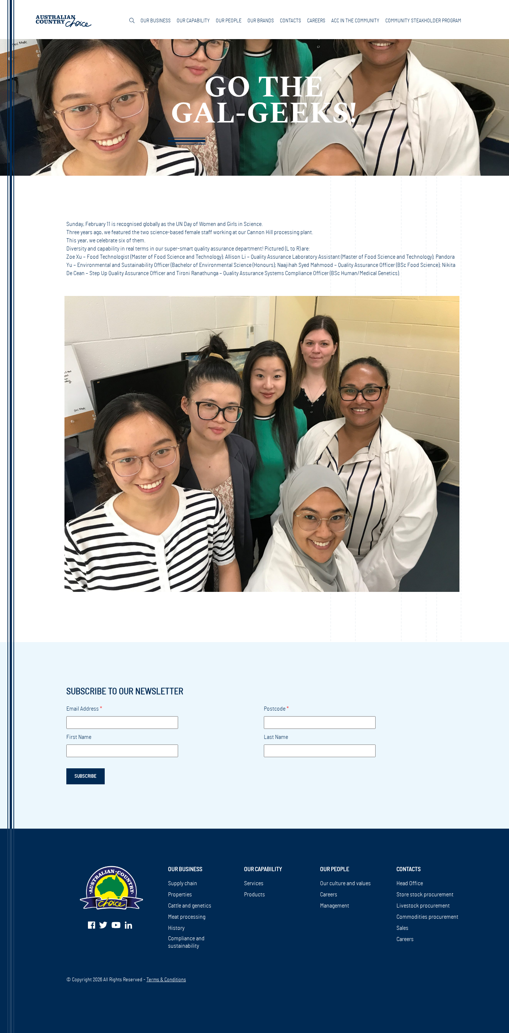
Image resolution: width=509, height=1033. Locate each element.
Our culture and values (345, 883)
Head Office (409, 883)
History (176, 928)
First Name (78, 737)
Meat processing (186, 917)
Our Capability (193, 20)
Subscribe (86, 776)
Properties (180, 895)
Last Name (276, 737)
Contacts (290, 20)
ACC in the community (355, 20)
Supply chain (182, 883)
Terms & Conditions (166, 979)
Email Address (84, 709)
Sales (402, 928)
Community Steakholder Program (423, 20)
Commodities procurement (427, 917)
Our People (228, 20)
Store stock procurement (424, 895)
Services (253, 883)
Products (254, 895)
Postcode (276, 709)
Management (334, 906)
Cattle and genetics (189, 906)
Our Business (155, 20)
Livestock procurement (423, 906)
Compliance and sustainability (186, 942)
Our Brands (260, 20)
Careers (316, 20)
